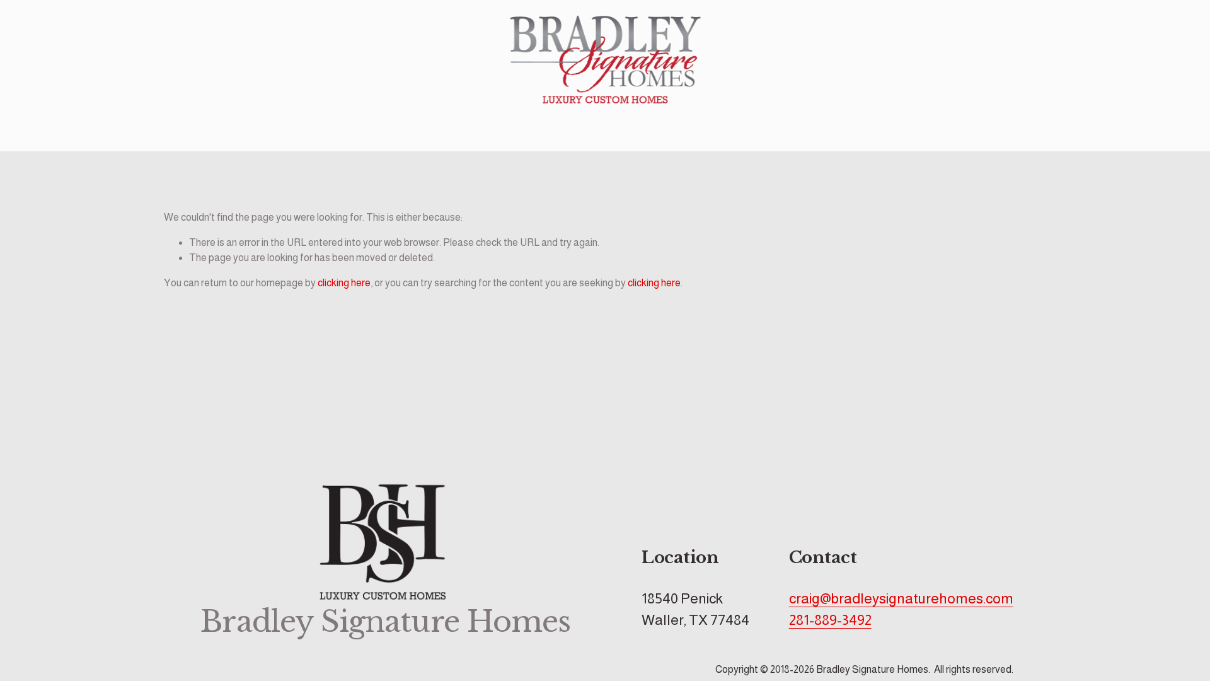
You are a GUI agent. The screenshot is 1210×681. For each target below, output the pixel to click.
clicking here (344, 282)
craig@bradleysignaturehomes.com (901, 598)
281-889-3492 (830, 620)
